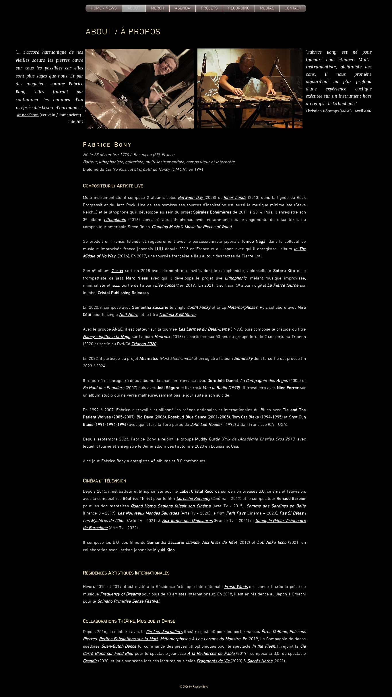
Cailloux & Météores (177, 314)
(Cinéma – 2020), (262, 513)
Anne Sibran (28, 114)
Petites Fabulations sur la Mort (128, 639)
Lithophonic (115, 219)
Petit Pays (235, 513)
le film (219, 513)
